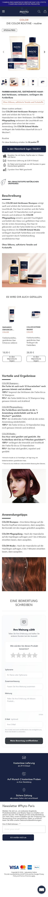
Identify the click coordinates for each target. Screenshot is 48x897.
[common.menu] (3, 11)
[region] (24, 52)
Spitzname (9, 669)
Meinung (8, 693)
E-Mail (11, 719)
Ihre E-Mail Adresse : (11, 824)
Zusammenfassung (12, 681)
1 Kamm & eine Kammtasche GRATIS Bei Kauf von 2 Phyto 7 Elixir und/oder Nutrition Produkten (24, 3)
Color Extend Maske (33, 328)
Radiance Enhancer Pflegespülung (9, 328)
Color (5, 332)
